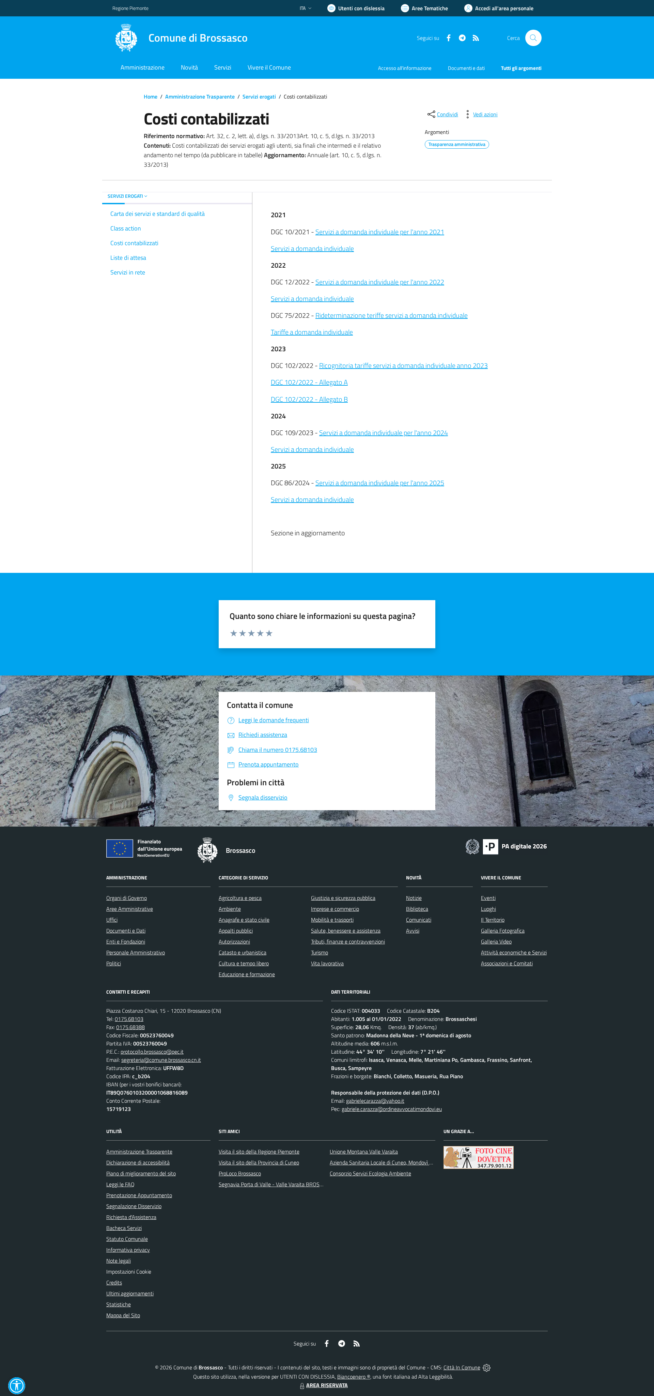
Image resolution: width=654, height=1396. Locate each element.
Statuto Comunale (127, 1239)
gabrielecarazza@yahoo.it (375, 1101)
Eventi (488, 898)
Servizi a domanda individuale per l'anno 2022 (379, 282)
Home (150, 96)
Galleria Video (496, 941)
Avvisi (412, 930)
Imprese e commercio (335, 909)
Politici (113, 963)
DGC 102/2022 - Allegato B (309, 399)
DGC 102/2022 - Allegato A (309, 382)
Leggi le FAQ (120, 1184)
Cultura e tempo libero (244, 963)
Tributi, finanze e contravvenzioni (348, 941)
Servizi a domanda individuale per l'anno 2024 (383, 432)
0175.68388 (130, 1027)
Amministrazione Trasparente (200, 96)
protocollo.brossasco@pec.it (152, 1052)
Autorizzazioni (234, 941)
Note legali (118, 1261)
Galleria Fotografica (503, 930)
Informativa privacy (128, 1250)
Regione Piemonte (130, 8)
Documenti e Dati (125, 930)
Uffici (112, 920)
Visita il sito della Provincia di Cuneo (259, 1162)
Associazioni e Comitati (507, 963)
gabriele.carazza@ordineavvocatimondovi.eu (392, 1109)
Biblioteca (417, 909)
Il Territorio (492, 920)
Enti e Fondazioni (125, 941)
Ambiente (230, 909)
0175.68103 (129, 1019)
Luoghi (488, 909)
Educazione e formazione (247, 974)
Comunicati (418, 920)
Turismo (319, 952)
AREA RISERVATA (327, 1385)
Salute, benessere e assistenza (345, 930)
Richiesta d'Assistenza (131, 1217)
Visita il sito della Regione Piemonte (259, 1151)
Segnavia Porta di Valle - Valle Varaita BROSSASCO (277, 1184)
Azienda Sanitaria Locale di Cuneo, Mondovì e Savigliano (393, 1162)
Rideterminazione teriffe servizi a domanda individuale (391, 315)
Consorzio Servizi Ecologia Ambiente (370, 1173)
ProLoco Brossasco (240, 1173)
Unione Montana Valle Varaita (364, 1151)
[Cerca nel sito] (533, 38)
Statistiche (118, 1304)
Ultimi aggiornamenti (130, 1293)
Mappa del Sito (123, 1315)
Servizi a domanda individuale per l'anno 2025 (379, 482)
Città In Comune (461, 1367)
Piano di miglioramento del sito (141, 1173)
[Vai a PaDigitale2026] (506, 846)
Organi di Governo (126, 898)
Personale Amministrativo (135, 952)
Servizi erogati (259, 96)
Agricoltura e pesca (240, 898)
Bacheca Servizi (124, 1228)
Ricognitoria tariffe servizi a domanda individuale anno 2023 (403, 365)
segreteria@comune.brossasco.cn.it (161, 1060)
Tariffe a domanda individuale (312, 332)
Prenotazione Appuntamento (139, 1195)
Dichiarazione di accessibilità (138, 1162)
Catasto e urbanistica (242, 952)
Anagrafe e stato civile (244, 920)
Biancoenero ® (353, 1376)
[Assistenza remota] (486, 1367)
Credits (114, 1282)
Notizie (414, 898)
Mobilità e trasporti (332, 920)
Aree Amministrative (129, 909)
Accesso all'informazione (405, 68)
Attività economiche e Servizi (514, 952)
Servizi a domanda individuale (312, 248)
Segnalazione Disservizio (133, 1206)
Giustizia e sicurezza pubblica (343, 898)
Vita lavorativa (327, 963)
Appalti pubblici (236, 930)
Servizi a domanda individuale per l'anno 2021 (379, 231)
